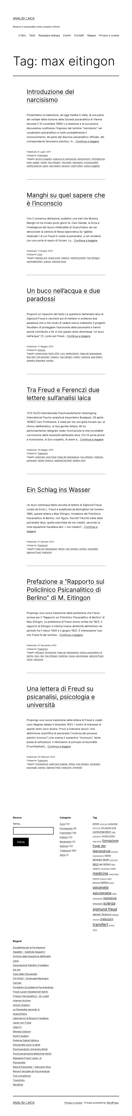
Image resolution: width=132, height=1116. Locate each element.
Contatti (79, 35)
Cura (40, 254)
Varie (62, 855)
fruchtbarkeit (41, 764)
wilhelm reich (79, 460)
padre (45, 166)
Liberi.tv (17, 1027)
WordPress (112, 1102)
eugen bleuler (97, 841)
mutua (72, 656)
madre (43, 162)
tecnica (115, 915)
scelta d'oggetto (92, 166)
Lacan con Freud (22, 1022)
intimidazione (98, 159)
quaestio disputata (36, 360)
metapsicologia (114, 874)
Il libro (22, 35)
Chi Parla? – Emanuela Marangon (31, 978)
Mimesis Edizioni (22, 1031)
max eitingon (54, 162)
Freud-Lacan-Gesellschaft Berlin (30, 991)
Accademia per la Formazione (29, 947)
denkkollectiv (72, 353)
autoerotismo (83, 159)
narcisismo (77, 162)
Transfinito (19, 1080)
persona (65, 166)
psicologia (32, 767)
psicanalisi (32, 460)
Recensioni (66, 841)
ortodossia (103, 879)
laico (37, 656)
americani (40, 457)
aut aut (16, 969)
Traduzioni (43, 453)
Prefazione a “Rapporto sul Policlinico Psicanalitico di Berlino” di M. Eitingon (65, 589)
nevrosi (96, 878)
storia (29, 659)
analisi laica (104, 824)
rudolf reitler (77, 166)
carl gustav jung (108, 828)
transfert (100, 924)
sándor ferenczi (45, 460)
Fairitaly (17, 983)
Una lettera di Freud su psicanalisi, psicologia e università (61, 697)
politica (83, 549)
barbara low (41, 258)
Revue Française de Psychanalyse (31, 1071)
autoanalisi (113, 824)
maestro (65, 258)
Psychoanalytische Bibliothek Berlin (32, 1053)
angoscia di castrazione (64, 159)
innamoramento (98, 856)
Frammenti (43, 155)
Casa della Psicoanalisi (25, 974)
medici (77, 357)
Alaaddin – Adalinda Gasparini (29, 952)
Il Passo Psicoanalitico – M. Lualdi (31, 996)
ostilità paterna (34, 166)
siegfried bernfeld (63, 460)
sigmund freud (59, 261)
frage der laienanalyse (90, 353)
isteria (108, 855)
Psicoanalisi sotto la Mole (26, 1044)
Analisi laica (24, 18)
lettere (61, 549)
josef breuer (114, 860)
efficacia (39, 652)
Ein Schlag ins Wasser (58, 489)
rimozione (98, 903)
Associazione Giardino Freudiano (31, 965)
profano (111, 883)
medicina (85, 357)
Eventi (67, 35)
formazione (50, 652)
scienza (47, 261)
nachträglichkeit (34, 261)
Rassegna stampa (49, 35)
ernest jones (54, 258)
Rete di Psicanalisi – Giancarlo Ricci (32, 1067)
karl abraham (43, 357)
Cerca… (17, 823)
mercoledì (66, 162)
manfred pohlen (78, 258)
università (77, 767)
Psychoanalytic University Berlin (30, 1049)
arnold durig (41, 353)
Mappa (91, 35)
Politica (64, 837)
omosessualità (91, 162)
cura (62, 353)
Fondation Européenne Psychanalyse (33, 987)
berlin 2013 (53, 353)
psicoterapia (82, 656)
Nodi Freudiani (21, 1036)
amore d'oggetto (43, 159)
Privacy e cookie (109, 35)
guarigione (114, 851)
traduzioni (47, 552)
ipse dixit (31, 357)
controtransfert (102, 831)
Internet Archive (22, 1000)
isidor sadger (33, 162)
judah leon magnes (58, 764)
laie (42, 656)
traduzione (96, 919)
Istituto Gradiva (21, 1005)
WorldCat (18, 1084)
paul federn (54, 166)
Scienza (41, 350)
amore (96, 823)
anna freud (51, 457)
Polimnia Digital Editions (26, 1040)
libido (113, 864)
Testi (32, 35)
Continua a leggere (87, 141)
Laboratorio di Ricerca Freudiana (30, 1018)
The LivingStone (22, 1075)
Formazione (66, 828)
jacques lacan (101, 859)
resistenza (110, 898)
